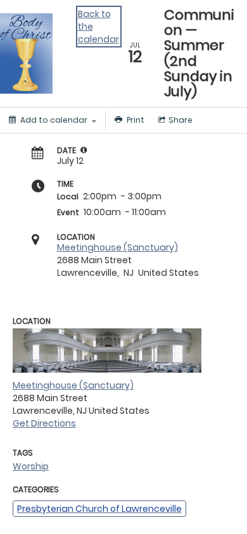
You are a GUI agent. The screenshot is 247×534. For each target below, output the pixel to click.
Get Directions (44, 423)
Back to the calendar (98, 27)
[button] (83, 150)
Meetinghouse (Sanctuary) (117, 247)
